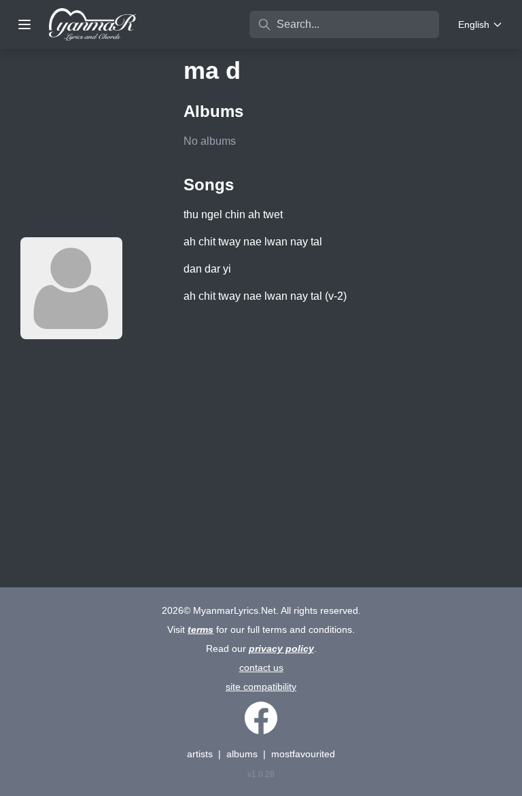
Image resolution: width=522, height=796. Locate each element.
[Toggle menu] (24, 24)
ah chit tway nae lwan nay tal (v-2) (265, 296)
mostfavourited (303, 753)
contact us (261, 667)
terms (200, 629)
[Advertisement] (346, 424)
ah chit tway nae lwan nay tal (253, 241)
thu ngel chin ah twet (233, 214)
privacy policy (281, 648)
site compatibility (261, 686)
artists (200, 753)
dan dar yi (207, 269)
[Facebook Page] (261, 718)
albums (242, 753)
